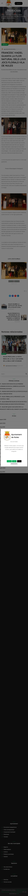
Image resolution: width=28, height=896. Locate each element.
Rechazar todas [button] (14, 463)
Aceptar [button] (14, 461)
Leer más (9, 461)
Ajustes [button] (19, 461)
